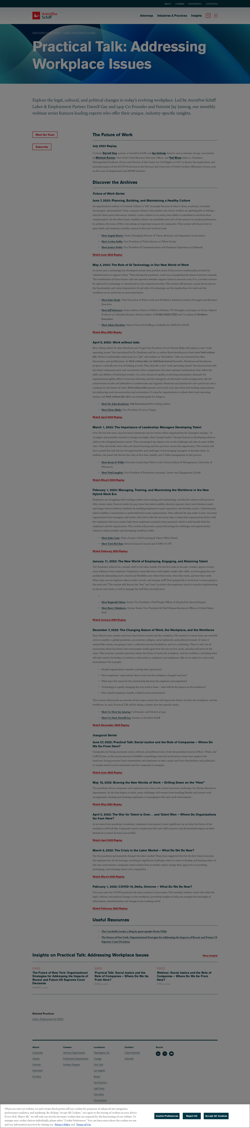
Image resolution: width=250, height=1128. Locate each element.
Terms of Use (83, 1124)
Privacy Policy (62, 1124)
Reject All (191, 1116)
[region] (125, 1116)
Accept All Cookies (216, 1116)
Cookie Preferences (167, 1116)
